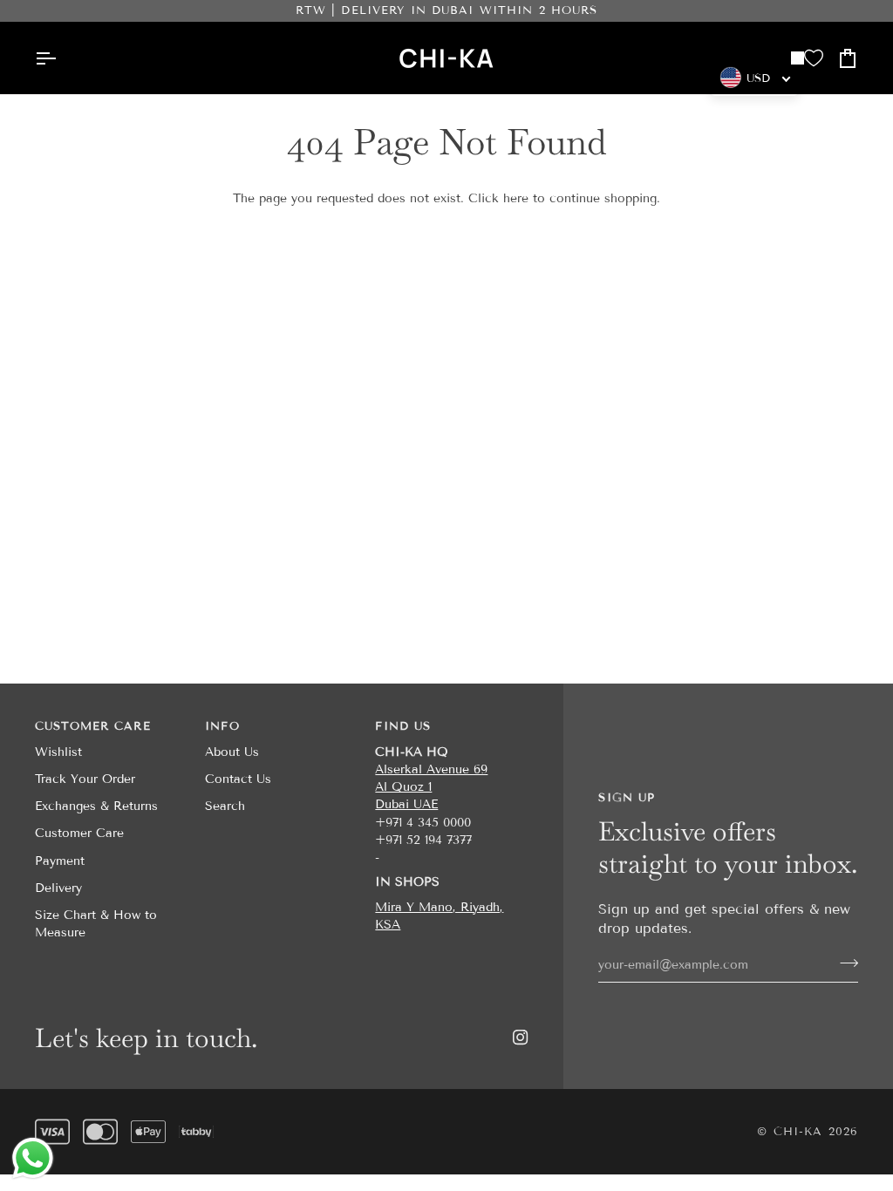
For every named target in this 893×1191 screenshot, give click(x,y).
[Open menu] (52, 58)
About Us (232, 752)
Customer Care (79, 833)
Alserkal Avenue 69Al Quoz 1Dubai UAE (431, 787)
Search (225, 806)
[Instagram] (520, 1037)
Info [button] (222, 726)
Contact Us (238, 779)
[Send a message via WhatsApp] (33, 1158)
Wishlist (58, 752)
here (515, 198)
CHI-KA (798, 1132)
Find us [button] (403, 726)
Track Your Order (85, 779)
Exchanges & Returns (96, 806)
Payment (60, 861)
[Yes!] (843, 963)
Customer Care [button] (93, 726)
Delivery (58, 888)
